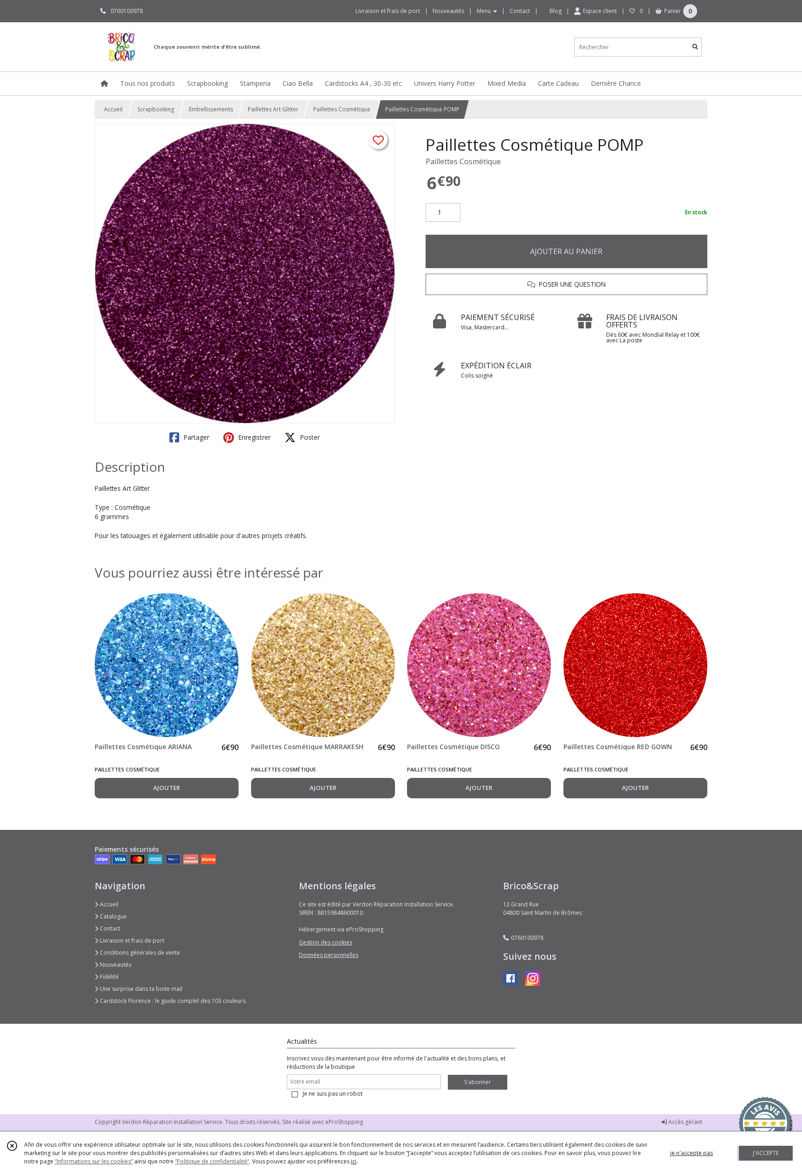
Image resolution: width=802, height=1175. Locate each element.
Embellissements (211, 109)
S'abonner (477, 1082)
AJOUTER (166, 787)
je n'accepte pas (691, 1153)
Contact (520, 11)
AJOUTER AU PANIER (566, 251)
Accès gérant (684, 1122)
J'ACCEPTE (766, 1153)
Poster (309, 437)
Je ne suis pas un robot (332, 1094)
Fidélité (108, 977)
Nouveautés (114, 965)
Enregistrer (253, 437)
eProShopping (344, 1122)
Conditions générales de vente (139, 953)
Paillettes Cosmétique (341, 109)
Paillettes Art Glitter (273, 109)
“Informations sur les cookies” (94, 1161)
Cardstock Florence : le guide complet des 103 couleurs (172, 1001)
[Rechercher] (695, 47)
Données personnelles (328, 955)
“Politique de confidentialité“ (212, 1161)
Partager (195, 437)
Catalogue (112, 916)
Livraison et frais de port (131, 940)
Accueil (113, 109)
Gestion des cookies (325, 942)
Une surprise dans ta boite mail (140, 989)
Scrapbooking (155, 109)
